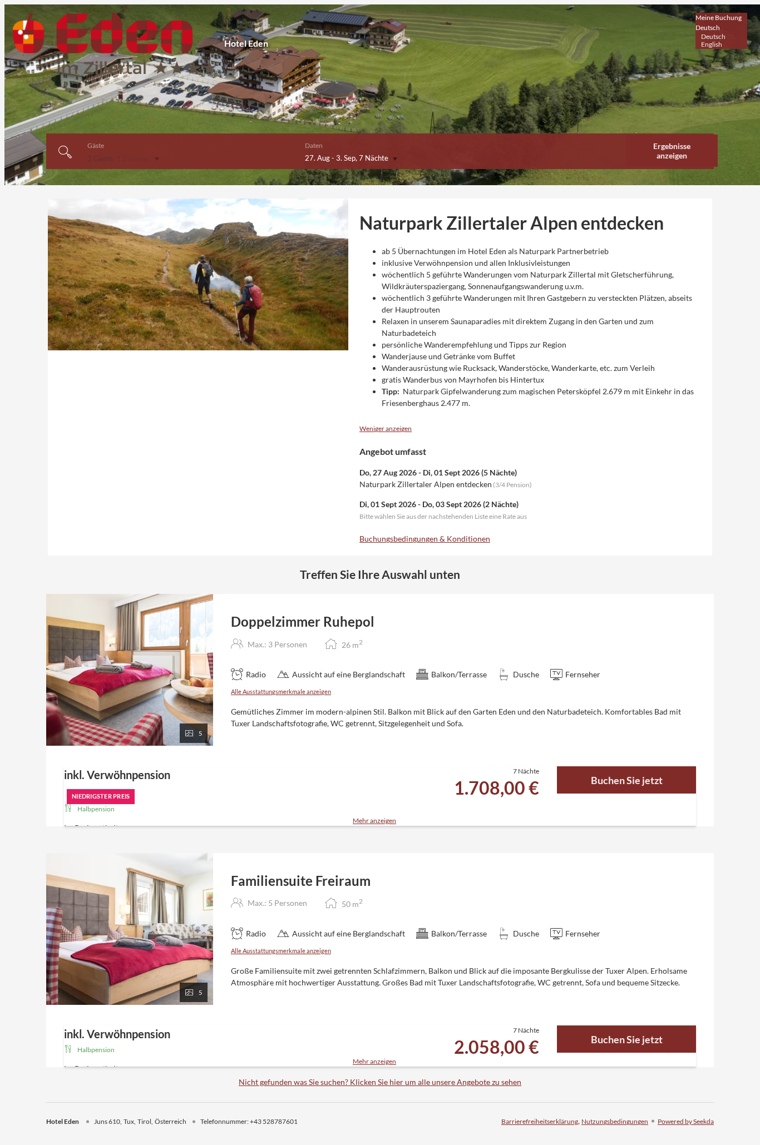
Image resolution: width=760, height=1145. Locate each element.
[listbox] (721, 31)
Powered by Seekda (686, 1121)
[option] (721, 37)
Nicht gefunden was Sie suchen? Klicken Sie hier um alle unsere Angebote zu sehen (380, 1082)
